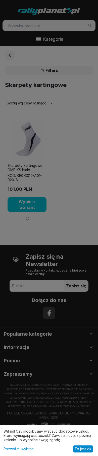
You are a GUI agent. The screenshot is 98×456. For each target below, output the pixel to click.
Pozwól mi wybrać (19, 449)
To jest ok (83, 449)
